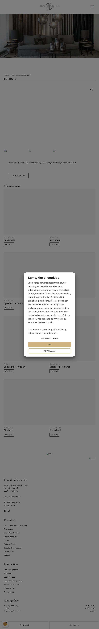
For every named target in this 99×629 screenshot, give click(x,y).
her (54, 333)
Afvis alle (49, 351)
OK (49, 344)
